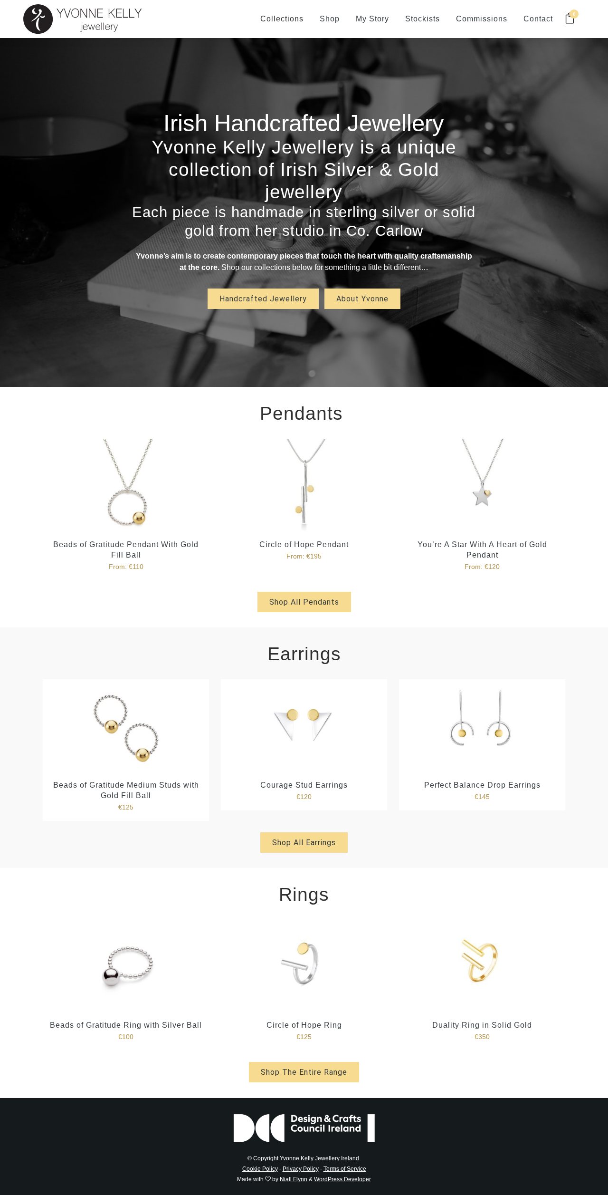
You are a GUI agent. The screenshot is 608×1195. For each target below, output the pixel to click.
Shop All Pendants (304, 602)
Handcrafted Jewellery (263, 298)
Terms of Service (344, 1169)
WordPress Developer (342, 1179)
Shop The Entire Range (304, 1072)
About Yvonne (362, 298)
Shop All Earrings (304, 842)
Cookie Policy (260, 1169)
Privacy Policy (301, 1169)
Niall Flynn (293, 1179)
